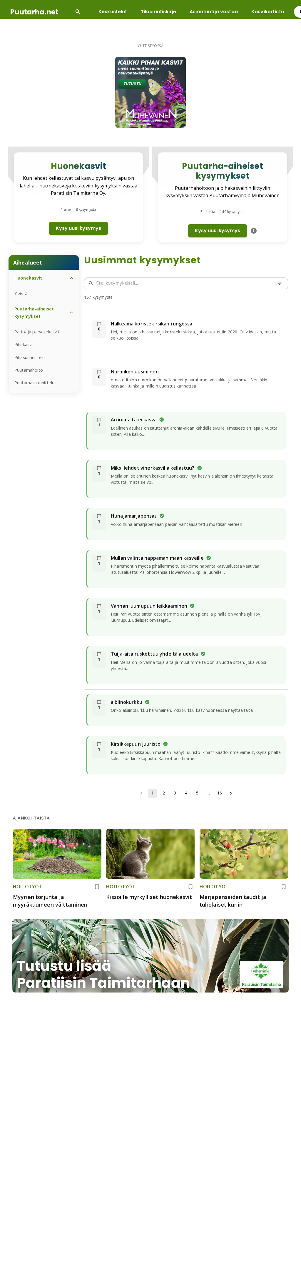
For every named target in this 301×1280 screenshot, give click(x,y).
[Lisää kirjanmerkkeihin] (97, 886)
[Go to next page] (230, 793)
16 (219, 793)
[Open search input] (78, 12)
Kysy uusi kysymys (78, 228)
